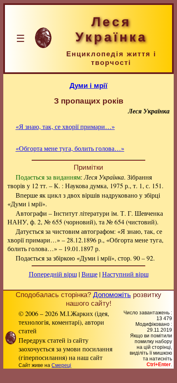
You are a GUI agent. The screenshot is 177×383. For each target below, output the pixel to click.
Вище (90, 274)
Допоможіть (112, 295)
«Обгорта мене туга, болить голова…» (70, 148)
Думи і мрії (88, 85)
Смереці (61, 365)
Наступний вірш (125, 274)
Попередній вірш (53, 274)
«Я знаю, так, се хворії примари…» (65, 126)
